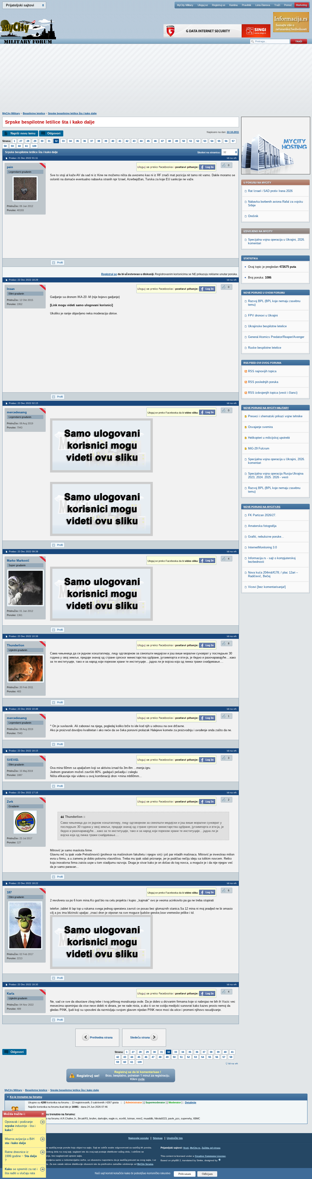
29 (35, 141)
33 (63, 141)
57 (233, 141)
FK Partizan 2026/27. (262, 515)
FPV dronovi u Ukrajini (263, 315)
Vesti (186, 1148)
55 (219, 141)
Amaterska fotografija (262, 526)
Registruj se (218, 5)
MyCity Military (185, 5)
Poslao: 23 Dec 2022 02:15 (23, 403)
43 (134, 141)
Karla (10, 993)
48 (169, 141)
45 (148, 141)
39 (105, 141)
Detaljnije (190, 1102)
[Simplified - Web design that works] (219, 1159)
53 (205, 141)
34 (70, 141)
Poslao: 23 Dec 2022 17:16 (23, 792)
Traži (277, 5)
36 (84, 141)
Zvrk (10, 801)
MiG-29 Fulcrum (258, 448)
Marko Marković (18, 560)
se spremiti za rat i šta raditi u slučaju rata (21, 1171)
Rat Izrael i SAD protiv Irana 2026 (270, 191)
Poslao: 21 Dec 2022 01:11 (23, 158)
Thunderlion (15, 645)
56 (226, 141)
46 (155, 141)
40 (112, 141)
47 (162, 141)
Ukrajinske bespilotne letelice (267, 326)
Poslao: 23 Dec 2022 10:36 (23, 636)
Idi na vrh (233, 1063)
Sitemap (158, 1138)
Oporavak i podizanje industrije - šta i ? (20, 1126)
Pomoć (288, 5)
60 (19, 146)
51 (190, 141)
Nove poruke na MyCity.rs (261, 506)
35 (77, 141)
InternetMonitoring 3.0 (262, 547)
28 (27, 141)
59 (12, 146)
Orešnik (253, 216)
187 (9, 892)
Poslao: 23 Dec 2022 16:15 (23, 750)
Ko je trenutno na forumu (26, 1097)
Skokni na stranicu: (209, 152)
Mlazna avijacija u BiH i (19, 1141)
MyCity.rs (195, 1148)
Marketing (301, 5)
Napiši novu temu (23, 133)
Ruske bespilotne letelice (264, 347)
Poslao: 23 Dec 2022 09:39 (23, 551)
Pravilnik (246, 5)
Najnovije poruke (138, 1138)
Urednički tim (175, 1138)
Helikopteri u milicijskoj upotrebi (269, 437)
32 (56, 141)
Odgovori (54, 133)
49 (176, 141)
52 (197, 141)
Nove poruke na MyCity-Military (266, 407)
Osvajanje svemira (260, 427)
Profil (60, 262)
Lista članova (262, 5)
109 (34, 146)
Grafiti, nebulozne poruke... (266, 536)
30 (42, 141)
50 (183, 141)
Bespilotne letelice (34, 113)
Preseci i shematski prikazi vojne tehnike (275, 416)
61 (26, 146)
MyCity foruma (145, 1164)
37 (91, 141)
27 (20, 141)
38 (98, 141)
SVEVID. (13, 760)
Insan (11, 289)
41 (120, 141)
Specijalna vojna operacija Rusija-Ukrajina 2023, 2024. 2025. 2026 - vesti (275, 475)
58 (5, 146)
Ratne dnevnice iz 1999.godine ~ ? (21, 1156)
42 (127, 141)
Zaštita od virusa (211, 1148)
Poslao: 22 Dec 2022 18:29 (23, 280)
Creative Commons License (210, 1156)
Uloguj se (203, 5)
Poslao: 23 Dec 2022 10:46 (23, 709)
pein (10, 167)
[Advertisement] (156, 80)
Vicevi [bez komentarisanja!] (267, 587)
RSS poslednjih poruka (263, 382)
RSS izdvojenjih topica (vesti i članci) (272, 392)
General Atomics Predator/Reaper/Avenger (276, 337)
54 (212, 141)
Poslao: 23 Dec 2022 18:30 (23, 984)
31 (49, 141)
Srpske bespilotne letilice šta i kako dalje (72, 113)
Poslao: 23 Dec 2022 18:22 (23, 883)
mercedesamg (17, 412)
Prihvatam (184, 1174)
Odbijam (207, 1174)
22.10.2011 (233, 132)
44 (141, 141)
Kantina (233, 5)
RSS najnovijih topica (262, 371)
